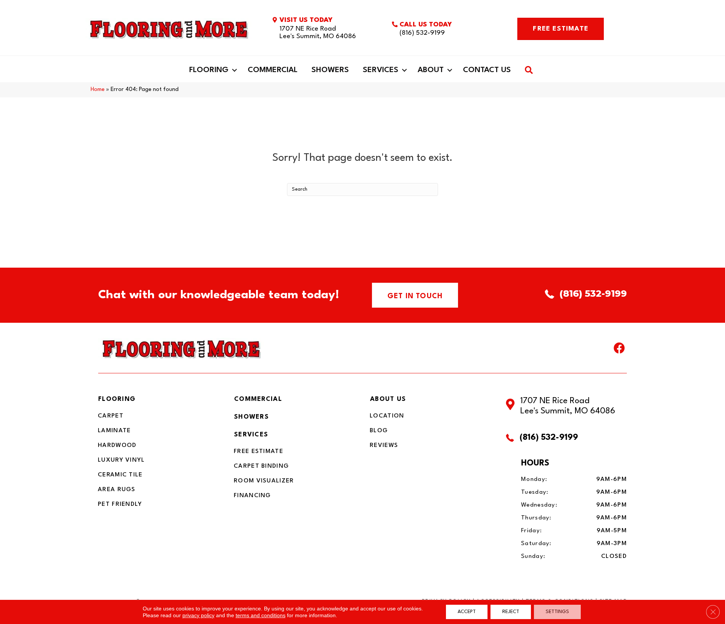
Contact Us (487, 70)
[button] (234, 70)
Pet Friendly (120, 504)
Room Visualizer (264, 481)
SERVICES (251, 434)
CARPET (110, 416)
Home (98, 89)
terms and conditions (260, 615)
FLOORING (117, 399)
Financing (252, 496)
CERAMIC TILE (120, 475)
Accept (467, 611)
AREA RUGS (117, 490)
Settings (557, 611)
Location (387, 416)
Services (380, 70)
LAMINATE (114, 431)
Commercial (273, 70)
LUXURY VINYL (121, 460)
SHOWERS (251, 417)
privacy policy (198, 615)
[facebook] (619, 350)
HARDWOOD (117, 445)
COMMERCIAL (258, 399)
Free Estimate (258, 451)
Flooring (208, 70)
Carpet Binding (261, 466)
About (431, 70)
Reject (510, 611)
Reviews (384, 445)
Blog (379, 431)
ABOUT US (388, 399)
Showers (330, 70)
